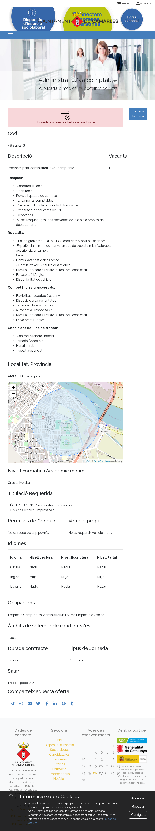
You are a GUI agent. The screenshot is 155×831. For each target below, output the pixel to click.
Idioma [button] (125, 3)
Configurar (139, 815)
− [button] (13, 393)
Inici (59, 740)
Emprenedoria (59, 774)
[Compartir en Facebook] (46, 703)
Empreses (59, 759)
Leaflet (86, 461)
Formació (59, 769)
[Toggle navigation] (10, 35)
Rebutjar (138, 806)
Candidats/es (59, 754)
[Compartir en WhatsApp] (21, 703)
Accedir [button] (144, 3)
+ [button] (13, 387)
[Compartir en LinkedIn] (55, 703)
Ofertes (59, 764)
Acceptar (138, 798)
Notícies (59, 779)
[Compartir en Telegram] (13, 703)
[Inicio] (77, 17)
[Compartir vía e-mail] (30, 703)
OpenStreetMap (102, 461)
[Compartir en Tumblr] (72, 703)
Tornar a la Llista (138, 113)
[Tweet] (38, 703)
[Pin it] (64, 703)
